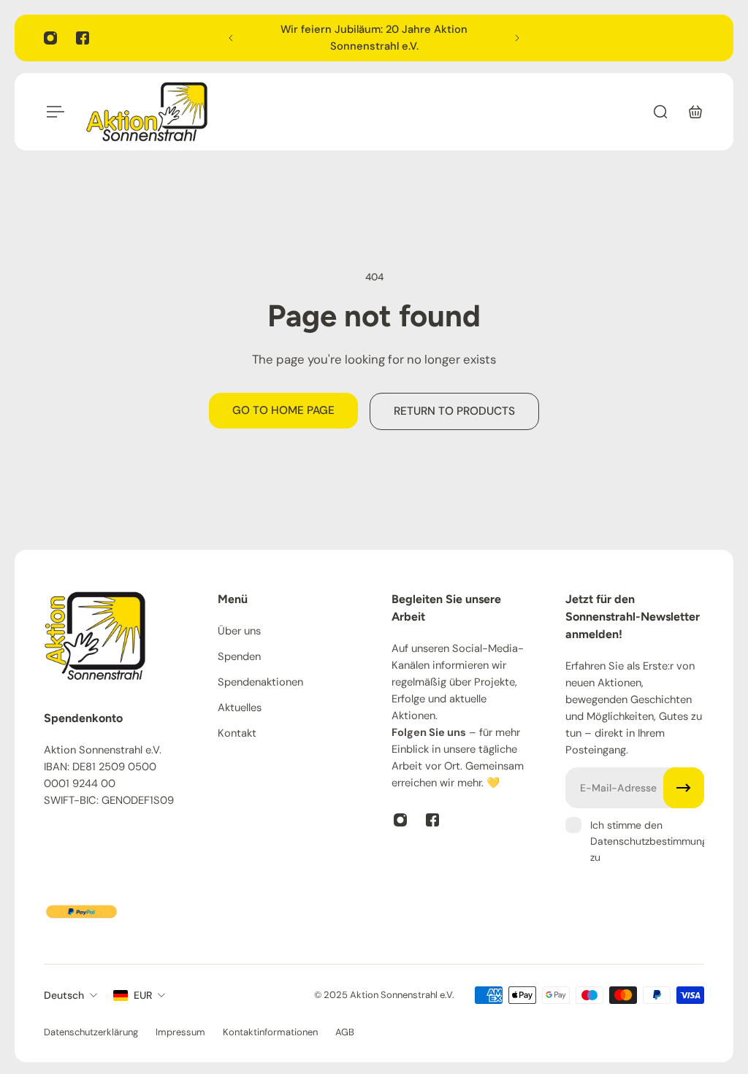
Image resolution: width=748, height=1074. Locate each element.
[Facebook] (82, 38)
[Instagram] (50, 38)
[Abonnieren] (683, 787)
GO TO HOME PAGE (283, 410)
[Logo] (146, 111)
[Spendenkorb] (695, 112)
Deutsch (64, 995)
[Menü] (52, 112)
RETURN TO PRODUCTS (454, 411)
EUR (143, 995)
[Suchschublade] (660, 112)
